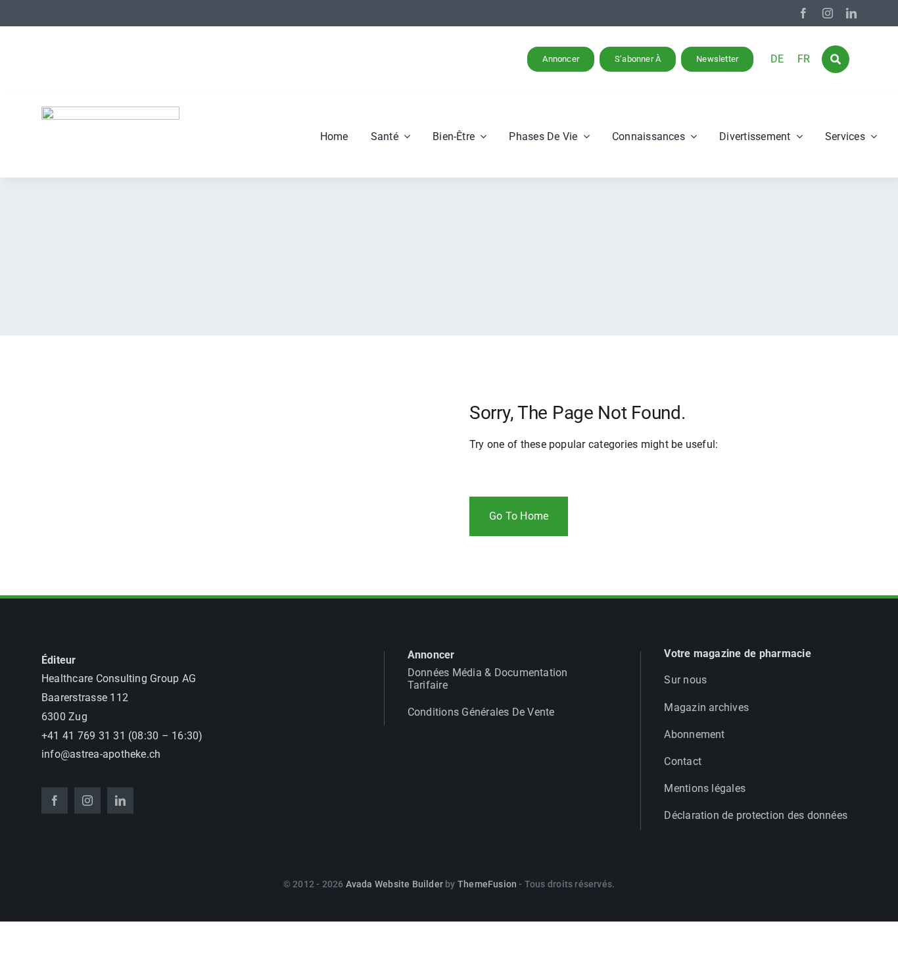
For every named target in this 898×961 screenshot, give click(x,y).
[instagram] (827, 13)
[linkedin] (851, 13)
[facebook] (803, 13)
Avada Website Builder (394, 884)
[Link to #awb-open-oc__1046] (835, 59)
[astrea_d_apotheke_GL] (110, 111)
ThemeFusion (487, 884)
